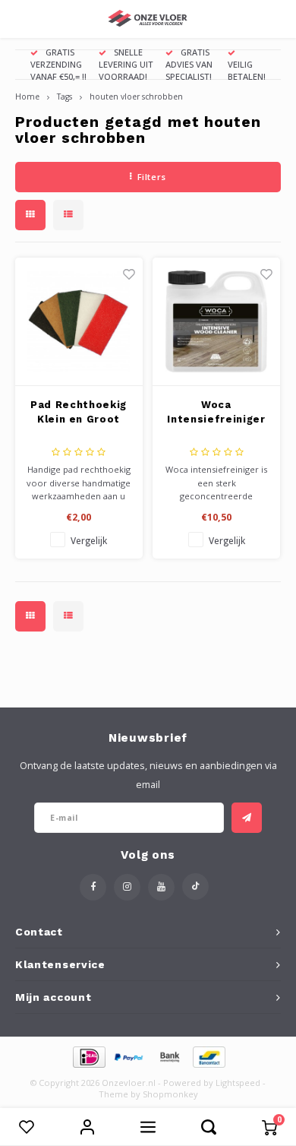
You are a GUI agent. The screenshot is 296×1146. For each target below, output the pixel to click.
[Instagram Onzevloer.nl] (127, 887)
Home (27, 96)
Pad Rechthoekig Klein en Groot (78, 412)
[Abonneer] (246, 818)
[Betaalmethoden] (88, 1055)
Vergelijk (89, 540)
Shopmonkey (170, 1094)
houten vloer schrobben (136, 96)
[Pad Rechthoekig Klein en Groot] (79, 322)
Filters (151, 176)
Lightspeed (238, 1082)
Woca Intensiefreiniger (216, 412)
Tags (64, 96)
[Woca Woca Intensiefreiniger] (216, 322)
